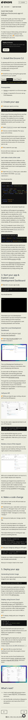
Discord (23, 699)
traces (12, 658)
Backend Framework (14, 262)
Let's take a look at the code (10, 157)
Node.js (6, 90)
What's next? (7, 688)
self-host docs (15, 595)
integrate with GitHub (12, 660)
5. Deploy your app (10, 569)
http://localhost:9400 (12, 339)
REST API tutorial (16, 692)
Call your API (5, 393)
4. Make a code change (12, 497)
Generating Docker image (10, 574)
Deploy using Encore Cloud (10, 599)
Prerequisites (5, 87)
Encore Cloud (18, 602)
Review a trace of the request (11, 444)
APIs (19, 259)
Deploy (6, 49)
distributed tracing (13, 377)
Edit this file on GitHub (14, 716)
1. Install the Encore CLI (12, 58)
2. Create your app (10, 101)
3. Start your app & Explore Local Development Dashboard (13, 277)
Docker (6, 93)
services (14, 259)
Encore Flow (17, 383)
